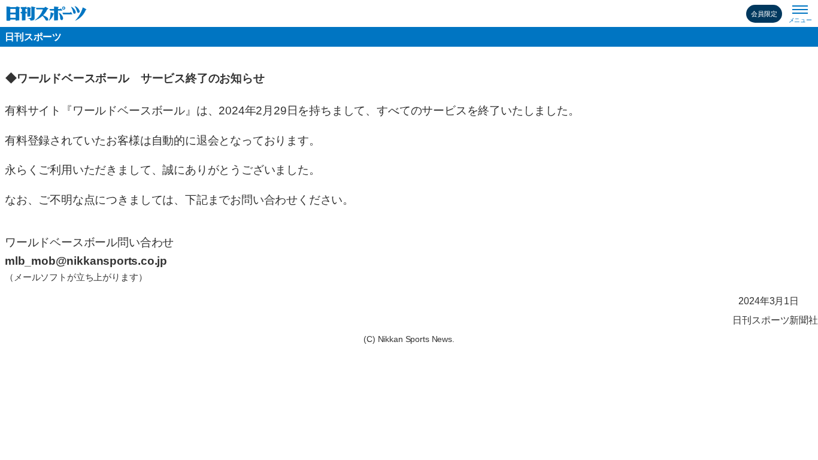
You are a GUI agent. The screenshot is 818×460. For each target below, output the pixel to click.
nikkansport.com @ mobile (46, 13)
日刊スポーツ (33, 37)
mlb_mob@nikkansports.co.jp (86, 261)
